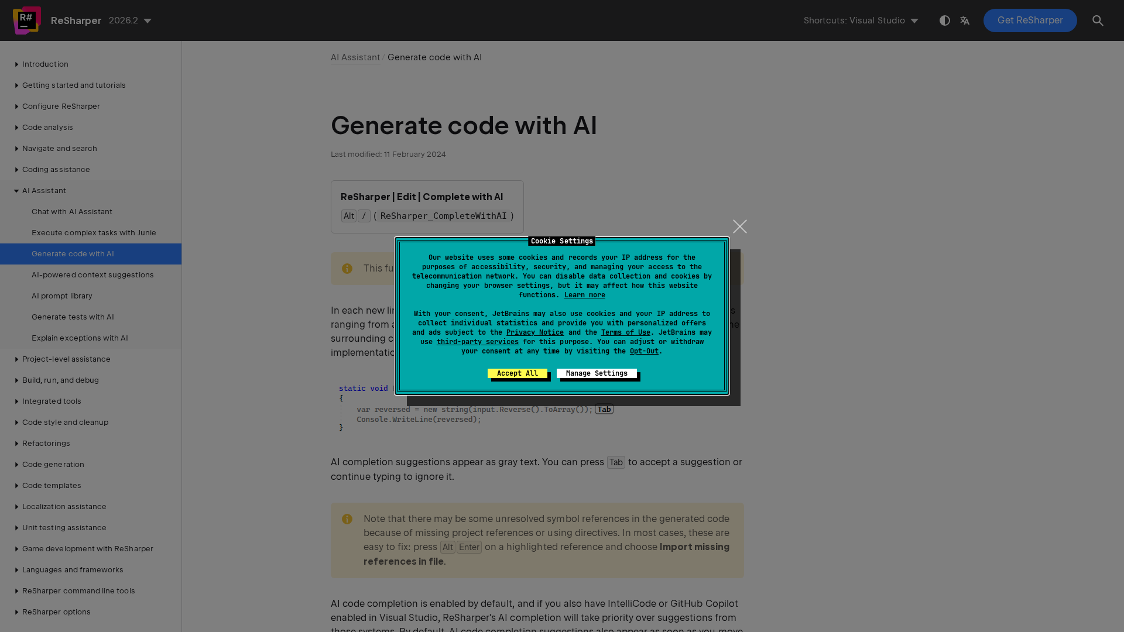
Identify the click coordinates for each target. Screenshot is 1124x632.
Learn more (584, 295)
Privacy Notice (535, 332)
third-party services (478, 341)
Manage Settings (597, 373)
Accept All (517, 373)
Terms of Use (625, 332)
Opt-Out (644, 351)
